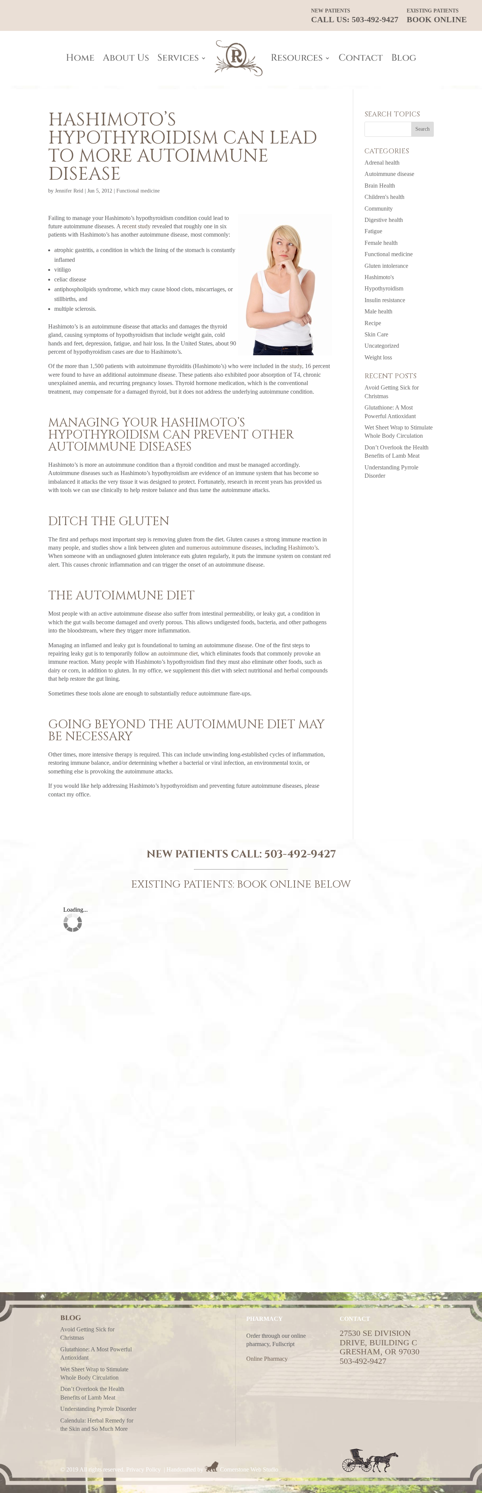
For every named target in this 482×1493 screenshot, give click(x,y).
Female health (381, 243)
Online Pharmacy (267, 1358)
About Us (126, 58)
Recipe (373, 323)
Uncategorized (382, 345)
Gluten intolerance (386, 266)
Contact (361, 58)
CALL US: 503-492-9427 (354, 16)
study (296, 366)
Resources (297, 58)
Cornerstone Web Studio (249, 1469)
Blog (403, 58)
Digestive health (384, 220)
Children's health (384, 197)
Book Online (437, 16)
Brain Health (380, 185)
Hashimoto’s (303, 547)
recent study (136, 226)
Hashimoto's (379, 277)
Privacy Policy (143, 1469)
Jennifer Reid (69, 191)
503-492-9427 (300, 854)
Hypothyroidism (384, 288)
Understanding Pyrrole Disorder (98, 1409)
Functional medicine (138, 191)
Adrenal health (382, 162)
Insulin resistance (385, 300)
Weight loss (378, 357)
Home (80, 58)
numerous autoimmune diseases (223, 547)
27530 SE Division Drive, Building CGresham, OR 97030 (379, 1342)
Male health (378, 311)
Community (379, 208)
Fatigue (373, 231)
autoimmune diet (178, 653)
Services (178, 58)
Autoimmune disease (389, 174)
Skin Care (376, 334)
